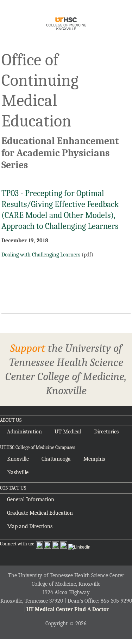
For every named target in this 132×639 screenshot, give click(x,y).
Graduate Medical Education (40, 513)
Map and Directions (29, 526)
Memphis (94, 459)
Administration (24, 431)
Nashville (18, 472)
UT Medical (68, 431)
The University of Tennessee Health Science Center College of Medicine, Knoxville (66, 25)
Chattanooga (56, 459)
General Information (30, 499)
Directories (106, 431)
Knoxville (18, 459)
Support (27, 348)
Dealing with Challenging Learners (40, 255)
